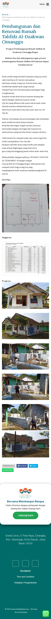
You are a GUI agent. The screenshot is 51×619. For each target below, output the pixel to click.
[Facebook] (15, 563)
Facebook (22, 466)
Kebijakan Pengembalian (25, 582)
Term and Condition (25, 576)
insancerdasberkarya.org (20, 609)
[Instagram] (25, 563)
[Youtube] (35, 563)
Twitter (34, 466)
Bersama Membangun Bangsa (25, 501)
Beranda (5, 14)
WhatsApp (8, 470)
